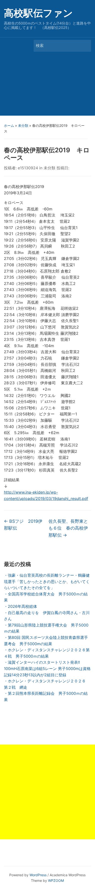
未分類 (23, 125)
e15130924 (28, 167)
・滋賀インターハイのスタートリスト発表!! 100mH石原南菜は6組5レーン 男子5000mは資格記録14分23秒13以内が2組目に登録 (47, 668)
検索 (85, 46)
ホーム (9, 125)
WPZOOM (56, 880)
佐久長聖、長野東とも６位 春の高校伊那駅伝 (68, 528)
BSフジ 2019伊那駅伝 (23, 525)
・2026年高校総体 (20, 606)
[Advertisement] (47, 85)
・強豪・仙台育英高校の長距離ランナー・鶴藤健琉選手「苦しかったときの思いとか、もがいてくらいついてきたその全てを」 (47, 581)
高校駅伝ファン (38, 13)
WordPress (38, 875)
